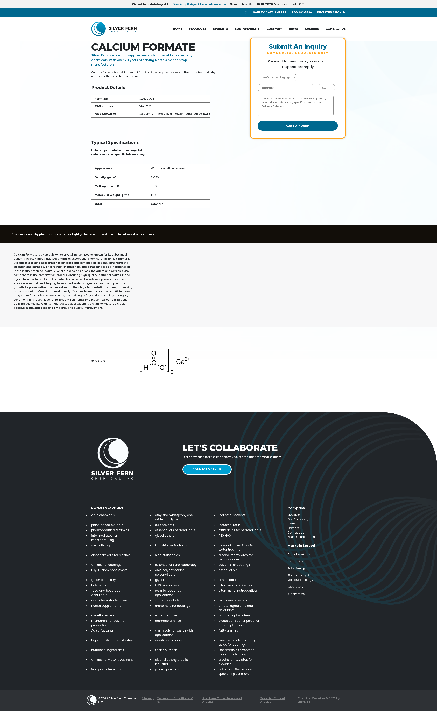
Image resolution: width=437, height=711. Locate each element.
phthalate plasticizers (235, 615)
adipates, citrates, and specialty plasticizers (235, 671)
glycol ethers (164, 536)
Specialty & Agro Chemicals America (199, 4)
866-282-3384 (302, 12)
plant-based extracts (107, 525)
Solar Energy (296, 568)
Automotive (296, 594)
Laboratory (295, 587)
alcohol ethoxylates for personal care (236, 557)
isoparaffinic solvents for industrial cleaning (237, 652)
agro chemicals (103, 515)
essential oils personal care (175, 530)
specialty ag (100, 545)
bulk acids (98, 585)
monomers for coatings (172, 606)
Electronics (295, 561)
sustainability (247, 28)
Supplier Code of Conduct (272, 700)
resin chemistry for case (109, 600)
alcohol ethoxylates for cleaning (236, 662)
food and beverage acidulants (105, 593)
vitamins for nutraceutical (238, 591)
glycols (160, 580)
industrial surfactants (171, 545)
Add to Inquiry (298, 125)
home (177, 28)
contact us (336, 28)
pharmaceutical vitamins (110, 530)
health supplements (106, 606)
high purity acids (167, 555)
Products (294, 515)
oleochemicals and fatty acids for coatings (237, 642)
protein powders (167, 669)
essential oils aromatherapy (175, 565)
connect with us (207, 469)
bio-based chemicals (235, 600)
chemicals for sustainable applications (174, 632)
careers (312, 28)
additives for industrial (171, 640)
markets (220, 28)
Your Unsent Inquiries (302, 537)
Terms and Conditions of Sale (175, 700)
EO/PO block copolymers (109, 570)
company (274, 28)
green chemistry (103, 580)
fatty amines (228, 630)
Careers (293, 528)
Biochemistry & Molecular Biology (300, 577)
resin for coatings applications (168, 593)
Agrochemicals (298, 554)
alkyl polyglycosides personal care (169, 572)
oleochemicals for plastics (110, 555)
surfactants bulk (167, 600)
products (197, 28)
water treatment (167, 615)
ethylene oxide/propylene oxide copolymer (174, 517)
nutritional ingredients (107, 650)
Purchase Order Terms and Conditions (222, 700)
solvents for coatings (234, 565)
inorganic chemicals (106, 669)
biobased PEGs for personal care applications (239, 623)
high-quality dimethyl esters (112, 640)
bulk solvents (164, 525)
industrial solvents (232, 515)
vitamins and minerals (235, 585)
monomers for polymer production (108, 623)
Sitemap (148, 698)
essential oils (228, 570)
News (291, 524)
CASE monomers (167, 585)
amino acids (228, 580)
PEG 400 (225, 536)
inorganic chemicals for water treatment (236, 547)
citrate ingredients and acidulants (236, 608)
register (324, 12)
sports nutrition (166, 650)
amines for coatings (106, 565)
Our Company (297, 519)
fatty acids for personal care (240, 530)
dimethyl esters (102, 615)
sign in (340, 12)
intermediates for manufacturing (104, 538)
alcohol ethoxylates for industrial (172, 662)
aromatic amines (168, 621)
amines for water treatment (112, 660)
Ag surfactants (102, 630)
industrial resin (229, 525)
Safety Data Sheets (269, 12)
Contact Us (295, 533)
